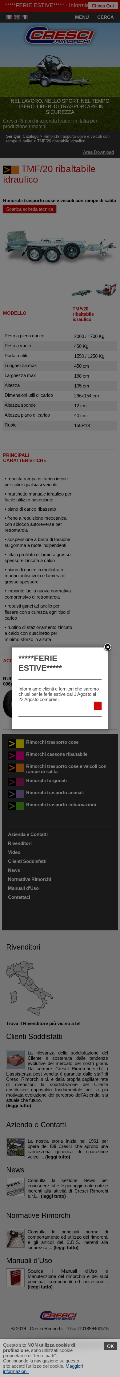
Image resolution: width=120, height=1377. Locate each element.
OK (110, 1346)
